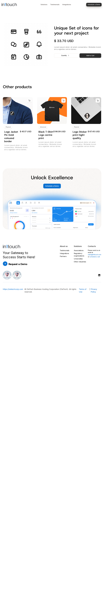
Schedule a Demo (52, 186)
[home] (14, 4)
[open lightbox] (26, 44)
